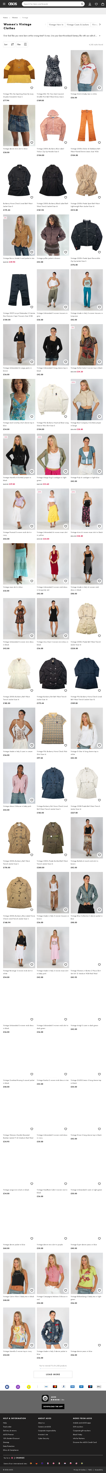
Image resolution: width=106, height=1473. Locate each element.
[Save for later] (32, 88)
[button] (31, 1463)
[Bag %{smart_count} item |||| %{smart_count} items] (103, 4)
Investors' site (43, 1434)
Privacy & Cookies (80, 1470)
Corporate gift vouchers (81, 1430)
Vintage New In (56, 24)
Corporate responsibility (47, 1430)
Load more (53, 1374)
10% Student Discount (11, 1438)
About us (41, 1423)
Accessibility (99, 1470)
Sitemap (6, 1442)
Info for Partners (79, 1438)
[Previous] (45, 25)
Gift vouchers (78, 1426)
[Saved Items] (96, 4)
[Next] (100, 25)
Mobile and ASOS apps (82, 1423)
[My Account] (90, 4)
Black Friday (77, 1434)
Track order (7, 1426)
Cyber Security (43, 1438)
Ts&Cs (90, 1470)
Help (5, 1423)
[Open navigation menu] (4, 4)
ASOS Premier (8, 1434)
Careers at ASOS (44, 1426)
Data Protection (8, 1446)
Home (5, 17)
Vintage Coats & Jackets (78, 24)
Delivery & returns (10, 1430)
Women (15, 17)
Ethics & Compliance (11, 1450)
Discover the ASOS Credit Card (85, 1442)
